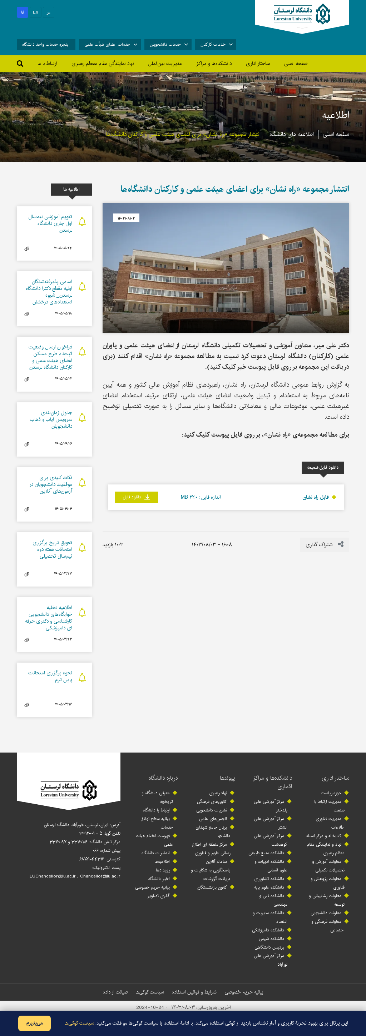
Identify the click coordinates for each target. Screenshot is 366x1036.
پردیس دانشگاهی (269, 947)
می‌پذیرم (34, 1023)
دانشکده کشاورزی (269, 878)
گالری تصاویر (159, 895)
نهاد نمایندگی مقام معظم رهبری (102, 63)
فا (22, 12)
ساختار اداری (335, 778)
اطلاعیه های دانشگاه (291, 134)
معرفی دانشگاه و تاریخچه (157, 797)
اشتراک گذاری (320, 544)
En (35, 12)
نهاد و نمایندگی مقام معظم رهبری (326, 848)
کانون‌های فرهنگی (212, 801)
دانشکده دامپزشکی (268, 930)
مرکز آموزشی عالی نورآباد (270, 960)
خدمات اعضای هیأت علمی (107, 44)
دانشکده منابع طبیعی (266, 853)
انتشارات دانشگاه (156, 853)
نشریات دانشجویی (211, 810)
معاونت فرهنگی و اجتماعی (328, 926)
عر (49, 12)
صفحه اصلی (296, 63)
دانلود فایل (133, 497)
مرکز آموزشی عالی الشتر (270, 823)
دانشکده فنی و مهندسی (273, 900)
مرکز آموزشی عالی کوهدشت (270, 840)
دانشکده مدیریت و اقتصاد (270, 917)
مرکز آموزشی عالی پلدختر (270, 806)
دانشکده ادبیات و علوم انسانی (270, 866)
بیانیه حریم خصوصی (152, 887)
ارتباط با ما (47, 63)
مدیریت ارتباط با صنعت (329, 806)
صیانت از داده (115, 992)
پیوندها (227, 778)
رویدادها (163, 870)
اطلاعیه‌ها (162, 861)
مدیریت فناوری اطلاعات (330, 823)
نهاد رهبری (218, 793)
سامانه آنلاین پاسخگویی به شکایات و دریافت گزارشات (210, 870)
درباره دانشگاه (163, 778)
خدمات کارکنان (213, 44)
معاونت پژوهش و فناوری (328, 883)
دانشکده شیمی (271, 938)
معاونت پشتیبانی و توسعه (327, 900)
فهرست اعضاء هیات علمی (154, 840)
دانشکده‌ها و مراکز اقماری (272, 782)
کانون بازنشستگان (212, 887)
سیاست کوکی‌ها (149, 992)
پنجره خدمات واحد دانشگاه (45, 44)
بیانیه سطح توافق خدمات (156, 823)
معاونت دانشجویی (326, 913)
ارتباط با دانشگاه (156, 810)
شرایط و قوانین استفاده (194, 992)
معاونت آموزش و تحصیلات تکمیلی (328, 866)
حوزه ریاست (331, 793)
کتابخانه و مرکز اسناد (323, 836)
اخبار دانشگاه (159, 878)
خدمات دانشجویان (165, 44)
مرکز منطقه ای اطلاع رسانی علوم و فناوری (211, 848)
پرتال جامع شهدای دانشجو (213, 831)
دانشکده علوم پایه (269, 887)
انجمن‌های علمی (213, 818)
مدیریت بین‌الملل (165, 63)
